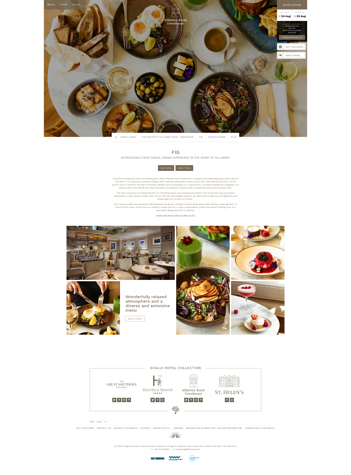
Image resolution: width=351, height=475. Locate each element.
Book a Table (128, 137)
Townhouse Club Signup (260, 428)
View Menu (166, 168)
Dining (99, 422)
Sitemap (145, 428)
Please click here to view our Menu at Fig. (175, 215)
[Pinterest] (129, 400)
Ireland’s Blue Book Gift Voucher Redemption (214, 428)
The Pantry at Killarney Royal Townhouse (168, 137)
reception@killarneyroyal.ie (187, 449)
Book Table (184, 168)
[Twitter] (114, 400)
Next (235, 137)
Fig (201, 137)
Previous (115, 137)
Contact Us (104, 428)
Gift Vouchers (85, 428)
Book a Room (292, 4)
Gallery (76, 5)
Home (92, 422)
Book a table (135, 319)
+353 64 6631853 (161, 449)
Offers (64, 5)
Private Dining (217, 137)
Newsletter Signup (126, 428)
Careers (178, 428)
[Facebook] (119, 400)
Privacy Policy (161, 428)
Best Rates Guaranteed (292, 24)
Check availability (292, 37)
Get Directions (230, 446)
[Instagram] (124, 400)
